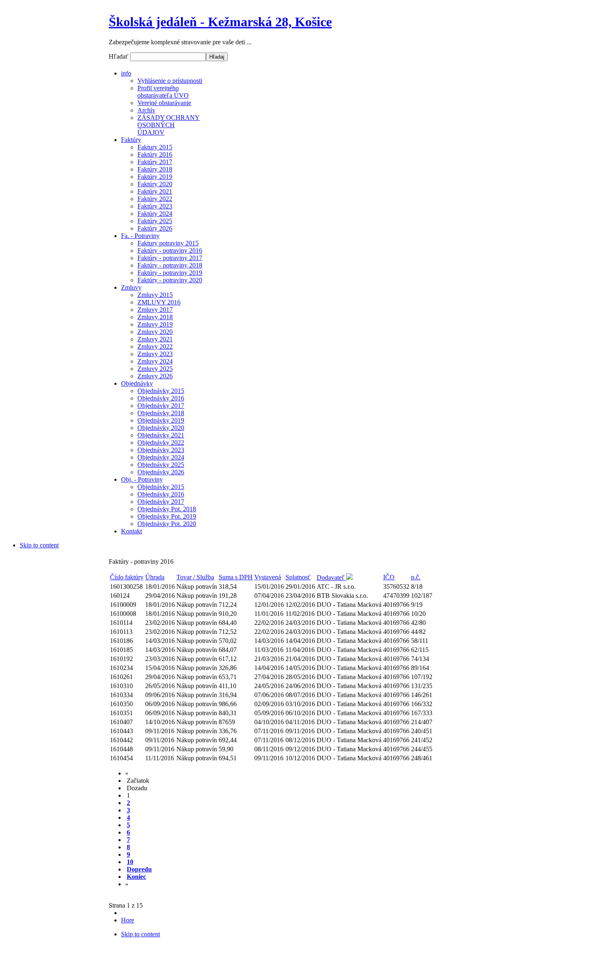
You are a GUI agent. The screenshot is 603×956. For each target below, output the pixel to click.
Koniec (136, 876)
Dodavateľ (331, 577)
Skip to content (39, 545)
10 (130, 861)
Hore (127, 920)
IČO (389, 577)
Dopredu (139, 869)
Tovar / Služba (195, 577)
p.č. (415, 577)
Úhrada (154, 577)
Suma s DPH (236, 577)
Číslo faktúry (127, 577)
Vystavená (267, 577)
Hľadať (119, 56)
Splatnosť (298, 577)
